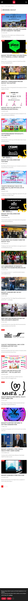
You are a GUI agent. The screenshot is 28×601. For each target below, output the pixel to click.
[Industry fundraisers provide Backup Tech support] (14, 73)
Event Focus (4, 303)
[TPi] (14, 2)
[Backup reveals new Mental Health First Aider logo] (14, 388)
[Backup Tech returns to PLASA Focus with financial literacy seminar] (14, 46)
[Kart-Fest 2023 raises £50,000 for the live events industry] (14, 310)
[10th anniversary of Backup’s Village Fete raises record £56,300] (14, 257)
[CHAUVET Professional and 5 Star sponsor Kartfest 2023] (14, 336)
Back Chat (4, 434)
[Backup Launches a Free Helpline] (14, 466)
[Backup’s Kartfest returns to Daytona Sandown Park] (14, 414)
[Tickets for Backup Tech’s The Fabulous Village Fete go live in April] (14, 177)
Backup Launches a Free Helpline (12, 475)
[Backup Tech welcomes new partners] (14, 151)
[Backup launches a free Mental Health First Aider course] (14, 440)
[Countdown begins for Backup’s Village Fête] (14, 125)
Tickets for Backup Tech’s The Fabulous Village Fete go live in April (12, 187)
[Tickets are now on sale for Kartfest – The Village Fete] (14, 362)
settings (10, 595)
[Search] (26, 2)
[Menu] (2, 2)
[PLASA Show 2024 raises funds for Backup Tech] (14, 231)
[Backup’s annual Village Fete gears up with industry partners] (14, 20)
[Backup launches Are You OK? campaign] (14, 283)
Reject (9, 598)
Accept (4, 598)
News (3, 14)
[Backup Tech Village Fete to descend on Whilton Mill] (14, 99)
